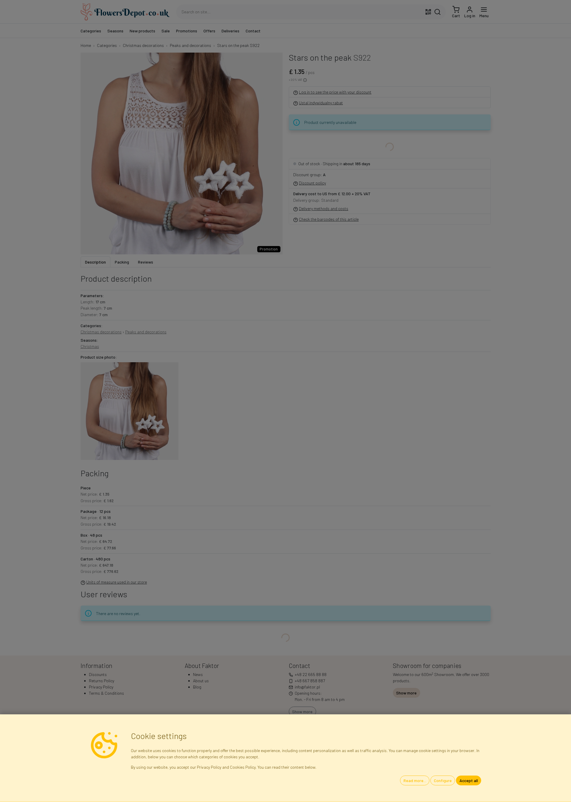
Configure (443, 780)
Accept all (468, 780)
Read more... (415, 780)
